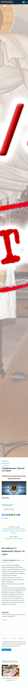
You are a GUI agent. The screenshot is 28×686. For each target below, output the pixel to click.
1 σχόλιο (5, 465)
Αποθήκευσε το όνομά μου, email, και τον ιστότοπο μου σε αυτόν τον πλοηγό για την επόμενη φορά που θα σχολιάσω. (14, 644)
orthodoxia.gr (6, 463)
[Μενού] (23, 2)
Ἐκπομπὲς (5, 518)
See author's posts (9, 509)
